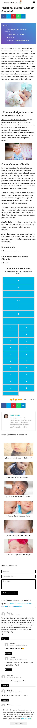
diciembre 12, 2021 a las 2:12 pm (18, 659)
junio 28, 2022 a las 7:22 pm (14, 677)
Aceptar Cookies (18, 723)
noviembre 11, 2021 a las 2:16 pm (18, 645)
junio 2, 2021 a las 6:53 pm (14, 615)
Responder (5, 639)
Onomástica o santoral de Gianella (18, 40)
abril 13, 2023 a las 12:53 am (14, 692)
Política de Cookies (25, 718)
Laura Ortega (15, 415)
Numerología (11, 37)
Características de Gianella (15, 35)
